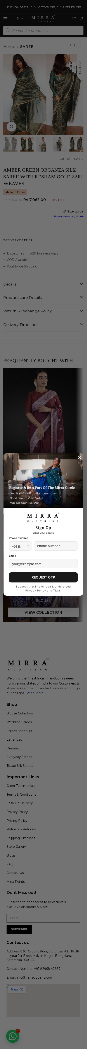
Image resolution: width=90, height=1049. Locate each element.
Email (12, 555)
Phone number (18, 538)
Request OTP (43, 577)
